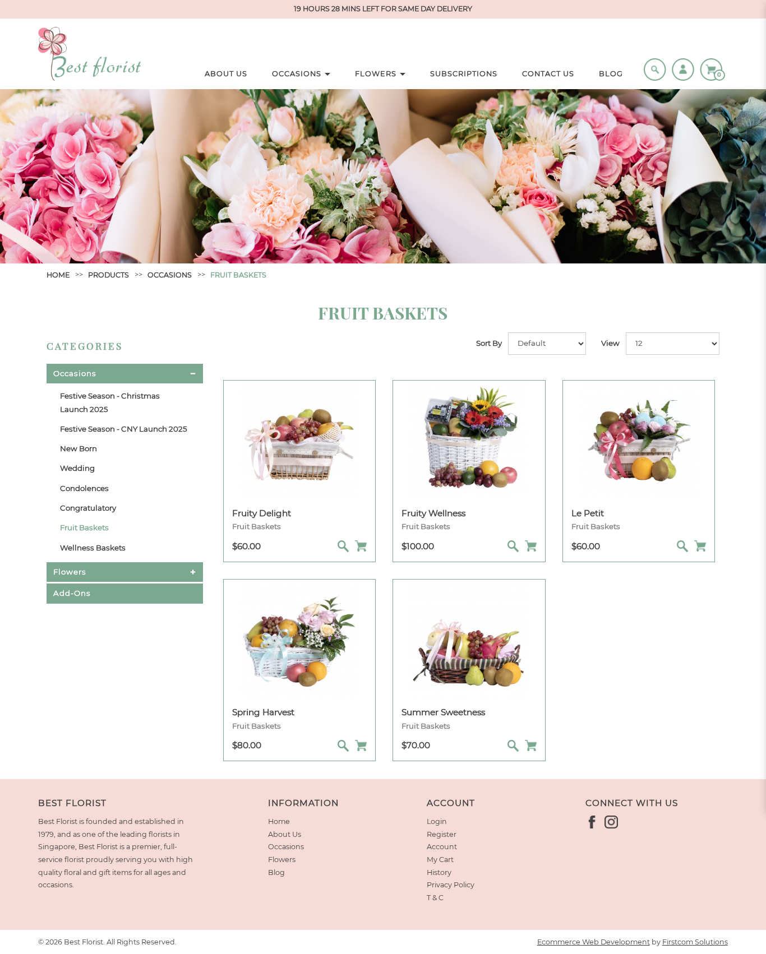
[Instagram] (611, 822)
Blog (276, 872)
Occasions (169, 275)
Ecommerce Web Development (593, 942)
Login (437, 821)
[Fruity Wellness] (468, 438)
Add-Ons (72, 593)
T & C (435, 897)
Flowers (69, 571)
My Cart (440, 859)
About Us (284, 834)
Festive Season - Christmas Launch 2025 (110, 402)
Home (58, 275)
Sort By (489, 343)
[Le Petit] (638, 438)
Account (442, 846)
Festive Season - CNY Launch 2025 (123, 428)
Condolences (84, 488)
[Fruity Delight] (299, 438)
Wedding (77, 468)
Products (108, 275)
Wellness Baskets (93, 547)
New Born (78, 448)
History (439, 872)
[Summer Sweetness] (468, 637)
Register (441, 834)
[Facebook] (592, 822)
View (610, 343)
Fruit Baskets (238, 275)
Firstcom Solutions (695, 942)
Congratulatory (88, 507)
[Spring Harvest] (299, 637)
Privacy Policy (450, 885)
